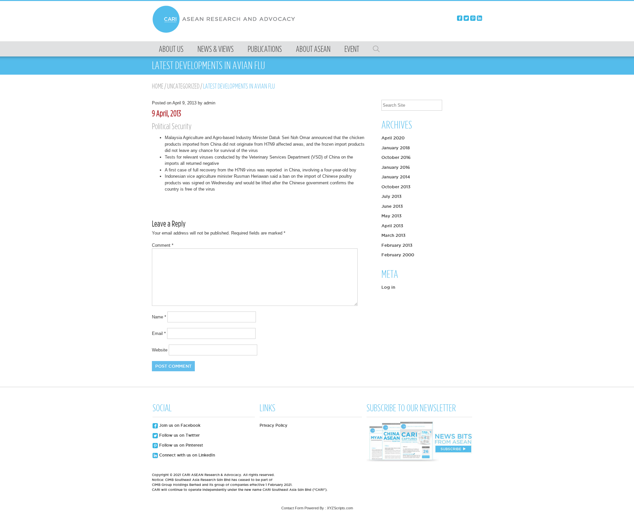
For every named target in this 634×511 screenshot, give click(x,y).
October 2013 (395, 186)
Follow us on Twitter (179, 435)
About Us (171, 49)
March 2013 (393, 235)
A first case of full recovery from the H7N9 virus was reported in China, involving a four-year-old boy (260, 169)
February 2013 (396, 245)
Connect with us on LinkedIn (186, 455)
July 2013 (391, 196)
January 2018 (395, 147)
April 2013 (392, 225)
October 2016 (396, 157)
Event (351, 49)
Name (159, 316)
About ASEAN (313, 49)
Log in (388, 287)
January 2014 (395, 176)
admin (209, 102)
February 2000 (397, 254)
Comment (162, 245)
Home (157, 86)
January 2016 (395, 167)
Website (159, 349)
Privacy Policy (273, 425)
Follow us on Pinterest (180, 445)
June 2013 (392, 206)
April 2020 (393, 137)
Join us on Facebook (179, 425)
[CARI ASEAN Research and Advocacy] (225, 31)
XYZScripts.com (340, 508)
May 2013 (391, 215)
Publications (265, 49)
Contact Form (292, 508)
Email (159, 333)
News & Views (215, 49)
